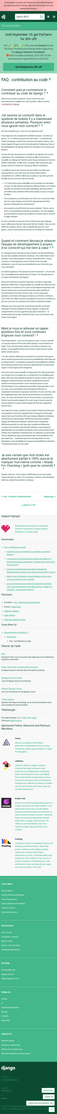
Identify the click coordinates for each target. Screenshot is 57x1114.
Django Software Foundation (13, 903)
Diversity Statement (9, 912)
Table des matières (11, 611)
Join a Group (6, 932)
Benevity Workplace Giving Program (16, 1053)
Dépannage (49, 497)
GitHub (4, 999)
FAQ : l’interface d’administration (17, 497)
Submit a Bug (6, 941)
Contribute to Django (9, 937)
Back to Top (29, 505)
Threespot (7, 1091)
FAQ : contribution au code (15, 547)
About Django (7, 891)
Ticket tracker (7, 699)
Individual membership (10, 950)
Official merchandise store (12, 1049)
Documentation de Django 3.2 (16, 632)
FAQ (3, 654)
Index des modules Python (15, 620)
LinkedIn (4, 1016)
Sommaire (33, 667)
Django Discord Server (11, 678)
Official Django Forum (11, 688)
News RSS (5, 1020)
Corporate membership (10, 1045)
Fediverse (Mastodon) (10, 1007)
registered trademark (17, 1109)
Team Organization (9, 899)
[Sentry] (6, 746)
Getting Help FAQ (8, 970)
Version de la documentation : (40, 1103)
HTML (23, 718)
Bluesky (4, 1012)
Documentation (11, 26)
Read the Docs (16, 721)
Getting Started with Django (12, 895)
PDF (29, 718)
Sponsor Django (7, 1041)
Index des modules (16, 667)
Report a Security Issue (10, 945)
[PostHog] (6, 847)
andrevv (7, 1098)
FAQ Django (11, 637)
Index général (9, 615)
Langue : (48, 1097)
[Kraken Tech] (6, 807)
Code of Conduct (8, 908)
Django (3, 16)
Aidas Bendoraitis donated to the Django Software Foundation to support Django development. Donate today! (31, 529)
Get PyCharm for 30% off (28, 67)
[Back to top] (51, 1109)
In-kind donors (9, 1079)
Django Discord (7, 974)
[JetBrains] (6, 770)
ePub (34, 718)
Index (3, 667)
